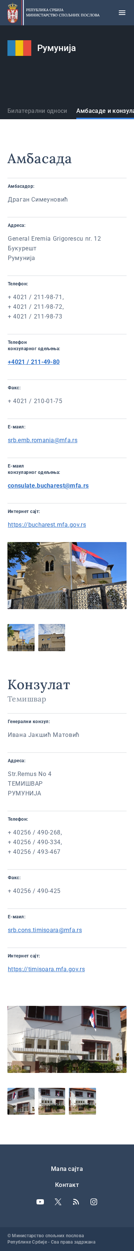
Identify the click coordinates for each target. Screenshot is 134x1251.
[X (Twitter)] (58, 1201)
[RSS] (75, 1201)
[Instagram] (93, 1201)
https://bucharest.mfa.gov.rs (47, 524)
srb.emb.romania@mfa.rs (42, 440)
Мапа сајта (67, 1168)
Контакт (67, 1184)
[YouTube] (40, 1201)
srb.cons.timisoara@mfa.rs (45, 930)
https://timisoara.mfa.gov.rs (46, 969)
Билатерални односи (37, 110)
